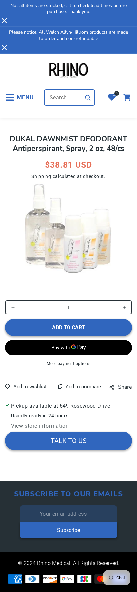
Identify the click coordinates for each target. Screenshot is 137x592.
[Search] (88, 97)
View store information (39, 426)
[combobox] (69, 97)
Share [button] (125, 387)
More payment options (68, 363)
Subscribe (68, 530)
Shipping (41, 176)
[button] (19, 97)
